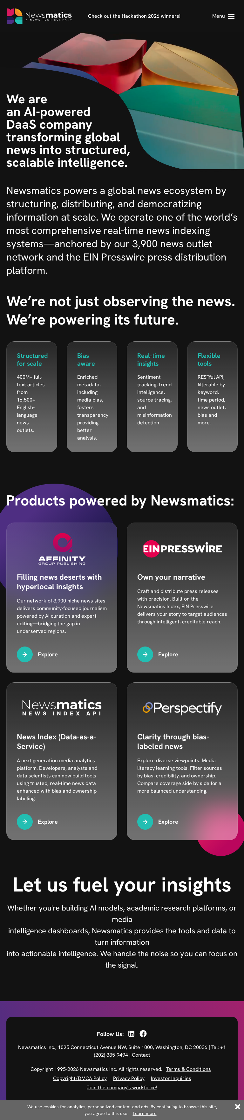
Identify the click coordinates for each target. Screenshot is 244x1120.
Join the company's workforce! (122, 1087)
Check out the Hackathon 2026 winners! (134, 16)
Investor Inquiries (171, 1078)
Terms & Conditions (188, 1069)
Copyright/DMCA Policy (80, 1078)
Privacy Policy (129, 1078)
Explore (48, 654)
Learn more (145, 1113)
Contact (141, 1055)
